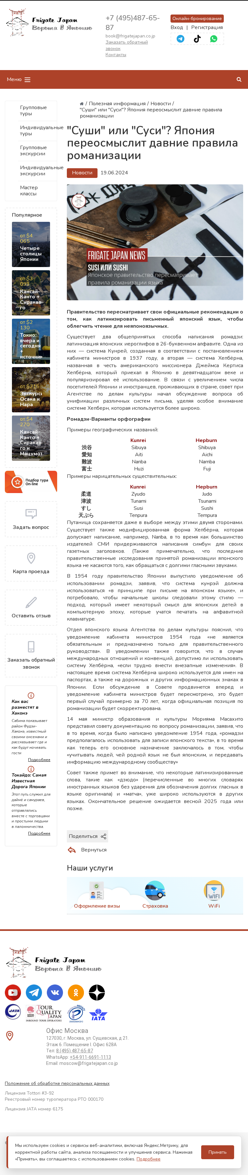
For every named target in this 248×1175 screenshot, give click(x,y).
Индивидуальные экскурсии (38, 170)
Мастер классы (29, 190)
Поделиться (83, 836)
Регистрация (207, 27)
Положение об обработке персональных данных (57, 1083)
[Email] (221, 836)
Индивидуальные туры (38, 130)
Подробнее (39, 759)
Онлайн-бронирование (197, 18)
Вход (176, 27)
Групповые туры (33, 110)
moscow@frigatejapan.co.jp (88, 1063)
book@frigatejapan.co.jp (130, 36)
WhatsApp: (78, 1057)
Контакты (116, 55)
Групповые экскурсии (33, 150)
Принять (218, 1152)
